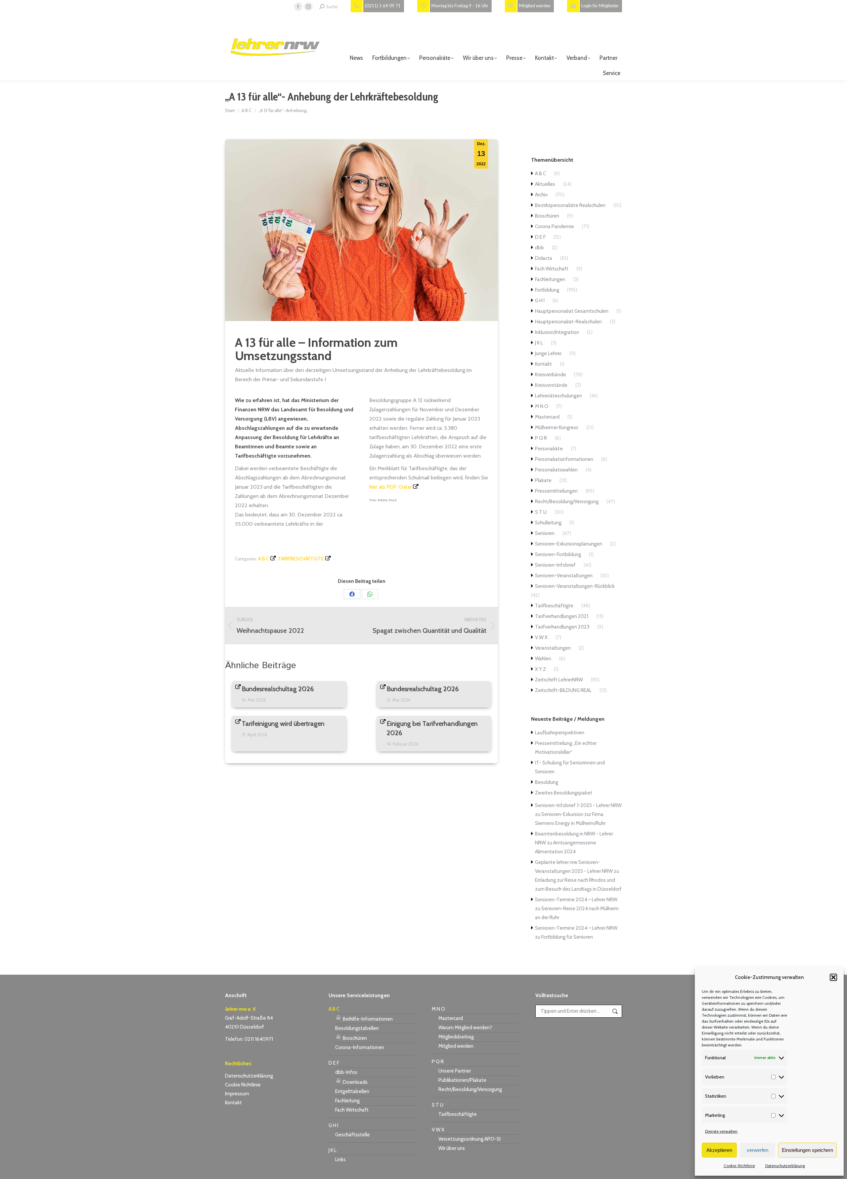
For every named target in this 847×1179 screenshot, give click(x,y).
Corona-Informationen (359, 1047)
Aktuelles (545, 184)
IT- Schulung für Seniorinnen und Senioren (570, 767)
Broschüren (547, 216)
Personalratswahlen (556, 470)
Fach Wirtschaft (551, 269)
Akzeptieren (719, 1150)
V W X (541, 637)
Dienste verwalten (721, 1131)
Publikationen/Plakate (462, 1080)
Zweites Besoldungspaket (563, 793)
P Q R (541, 438)
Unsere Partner (454, 1071)
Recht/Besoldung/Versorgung (567, 502)
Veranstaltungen (553, 648)
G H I (540, 301)
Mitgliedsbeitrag (456, 1037)
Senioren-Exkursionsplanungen (568, 544)
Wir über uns (451, 1148)
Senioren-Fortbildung (558, 554)
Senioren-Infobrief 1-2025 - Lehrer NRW (578, 805)
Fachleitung (347, 1101)
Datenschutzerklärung (785, 1165)
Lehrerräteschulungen (558, 396)
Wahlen (543, 659)
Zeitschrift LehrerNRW (559, 680)
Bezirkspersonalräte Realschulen (570, 205)
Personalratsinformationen (564, 459)
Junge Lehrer (548, 353)
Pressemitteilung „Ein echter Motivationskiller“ (566, 747)
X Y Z (540, 669)
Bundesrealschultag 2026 (278, 689)
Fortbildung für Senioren (567, 937)
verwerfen (757, 1150)
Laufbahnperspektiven (559, 733)
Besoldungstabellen (357, 1028)
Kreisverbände (550, 375)
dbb (539, 248)
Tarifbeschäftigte (301, 559)
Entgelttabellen (352, 1091)
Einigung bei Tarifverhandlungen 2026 (432, 728)
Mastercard (547, 417)
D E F (540, 237)
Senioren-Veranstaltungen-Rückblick (575, 586)
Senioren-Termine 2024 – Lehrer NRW (576, 900)
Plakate (543, 480)
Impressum (237, 1094)
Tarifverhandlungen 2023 (562, 627)
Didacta (543, 258)
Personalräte (549, 449)
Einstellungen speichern (807, 1150)
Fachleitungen (550, 279)
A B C (263, 559)
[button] (833, 977)
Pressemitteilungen (556, 491)
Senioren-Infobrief (555, 565)
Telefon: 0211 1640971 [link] (249, 1039)
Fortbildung (547, 290)
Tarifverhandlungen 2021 (561, 616)
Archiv (541, 195)
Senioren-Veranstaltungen (564, 576)
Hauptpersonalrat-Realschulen (568, 322)
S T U (541, 512)
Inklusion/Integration (557, 332)
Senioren (545, 533)
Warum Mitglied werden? (465, 1028)
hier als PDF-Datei (390, 487)
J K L (539, 343)
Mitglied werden (455, 1046)
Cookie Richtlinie (243, 1085)
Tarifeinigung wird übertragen (283, 724)
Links (340, 1159)
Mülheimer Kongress (556, 427)
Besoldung (546, 782)
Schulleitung (548, 523)
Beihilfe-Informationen (367, 1019)
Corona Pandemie (554, 226)
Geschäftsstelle (352, 1135)
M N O (541, 406)
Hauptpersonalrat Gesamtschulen (571, 311)
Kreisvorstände (551, 385)
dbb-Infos (346, 1072)
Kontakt (543, 364)
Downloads (355, 1082)
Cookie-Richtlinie (739, 1165)
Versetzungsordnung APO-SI (469, 1139)
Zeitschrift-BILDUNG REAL (563, 690)
